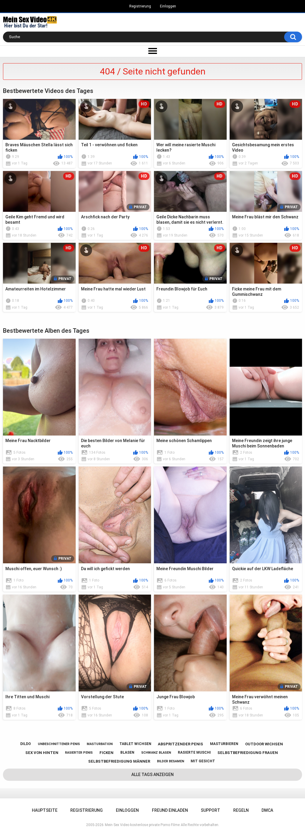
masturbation (100, 744)
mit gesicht (203, 761)
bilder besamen (170, 761)
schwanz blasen (156, 753)
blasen (127, 752)
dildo (25, 744)
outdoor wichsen (264, 744)
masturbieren (224, 744)
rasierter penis (79, 753)
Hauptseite (44, 810)
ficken (106, 752)
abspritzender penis (180, 744)
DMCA (267, 810)
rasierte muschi (194, 752)
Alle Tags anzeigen (152, 774)
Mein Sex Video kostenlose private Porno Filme (142, 825)
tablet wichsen (135, 744)
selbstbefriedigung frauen (247, 752)
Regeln (241, 810)
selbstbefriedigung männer (119, 761)
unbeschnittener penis (59, 744)
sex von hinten (41, 752)
